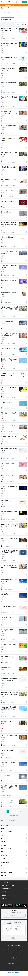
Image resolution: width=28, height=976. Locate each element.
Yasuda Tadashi (6, 757)
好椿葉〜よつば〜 (5, 612)
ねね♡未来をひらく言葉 (6, 560)
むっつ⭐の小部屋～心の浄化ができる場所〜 (6, 275)
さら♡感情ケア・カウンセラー (6, 716)
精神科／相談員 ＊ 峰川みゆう (6, 443)
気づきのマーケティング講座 (6, 745)
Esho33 (4, 795)
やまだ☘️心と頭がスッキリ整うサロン (6, 185)
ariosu (4, 260)
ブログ (7, 820)
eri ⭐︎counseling (6, 651)
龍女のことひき (6, 470)
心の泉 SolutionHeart (6, 601)
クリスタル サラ (6, 329)
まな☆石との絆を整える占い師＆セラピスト (6, 147)
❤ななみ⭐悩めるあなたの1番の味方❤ (6, 106)
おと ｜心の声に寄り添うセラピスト (6, 343)
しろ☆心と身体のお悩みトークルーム (6, 687)
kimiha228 (5, 302)
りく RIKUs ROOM (6, 408)
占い (2, 312)
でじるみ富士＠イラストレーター (6, 63)
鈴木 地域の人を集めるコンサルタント (6, 382)
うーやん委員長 (6, 806)
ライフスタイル (4, 88)
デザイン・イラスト (5, 202)
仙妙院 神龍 (5, 662)
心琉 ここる (5, 431)
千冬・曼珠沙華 (6, 481)
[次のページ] (20, 811)
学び (2, 34)
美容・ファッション (5, 242)
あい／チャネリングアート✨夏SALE (6, 354)
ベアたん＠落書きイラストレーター (6, 368)
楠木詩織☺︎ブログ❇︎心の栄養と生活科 (6, 232)
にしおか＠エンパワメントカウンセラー (6, 420)
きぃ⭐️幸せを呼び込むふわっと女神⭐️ (6, 217)
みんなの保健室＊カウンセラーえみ (6, 287)
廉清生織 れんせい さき (6, 38)
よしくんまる (5, 196)
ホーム (2, 820)
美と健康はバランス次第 (6, 246)
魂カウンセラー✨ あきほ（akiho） (6, 316)
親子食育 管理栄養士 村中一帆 (6, 397)
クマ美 (4, 546)
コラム (2, 59)
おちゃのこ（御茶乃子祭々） (6, 207)
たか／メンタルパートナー (6, 162)
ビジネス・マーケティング (6, 378)
